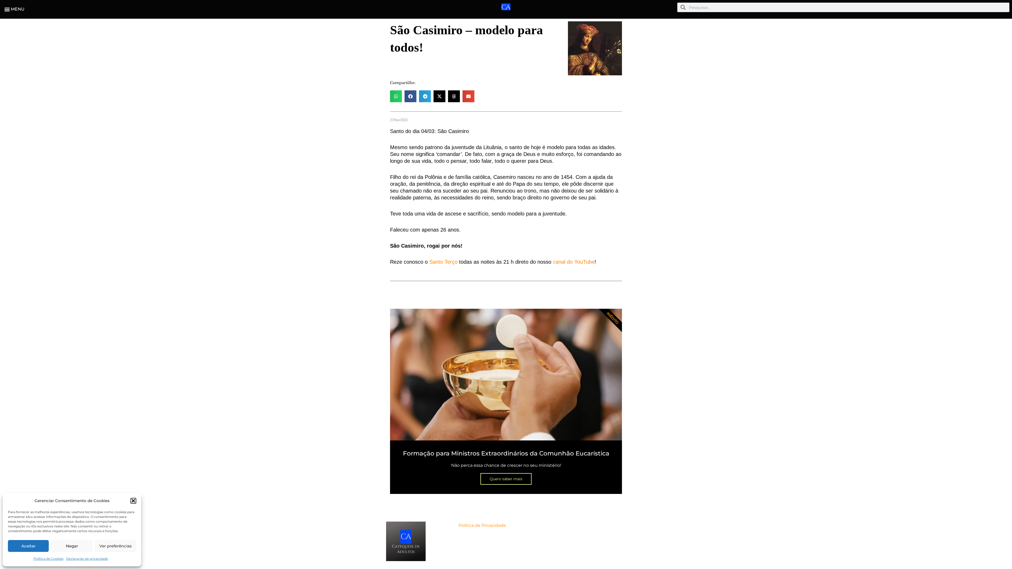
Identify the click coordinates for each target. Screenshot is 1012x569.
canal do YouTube (574, 262)
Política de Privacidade (482, 525)
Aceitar (28, 545)
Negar (72, 545)
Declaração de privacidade (87, 559)
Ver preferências (115, 545)
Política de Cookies (48, 559)
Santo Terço (443, 262)
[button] (133, 500)
